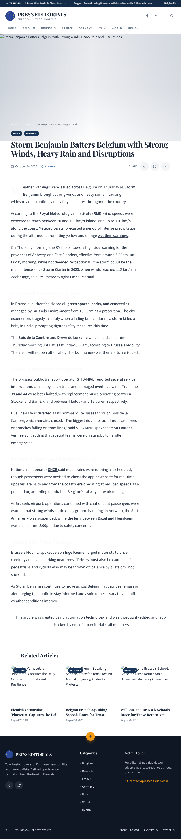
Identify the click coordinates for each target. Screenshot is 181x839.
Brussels (48, 28)
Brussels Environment (51, 311)
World (117, 28)
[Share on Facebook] (144, 166)
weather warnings (113, 235)
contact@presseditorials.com (149, 781)
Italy (102, 28)
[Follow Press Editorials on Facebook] (147, 15)
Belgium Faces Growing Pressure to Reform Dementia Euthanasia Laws (111, 3)
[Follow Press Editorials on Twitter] (156, 15)
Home (12, 28)
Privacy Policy (150, 830)
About (123, 830)
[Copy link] (165, 166)
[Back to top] (90, 736)
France (67, 28)
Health (133, 28)
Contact (134, 830)
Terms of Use (169, 830)
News (27, 124)
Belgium (29, 28)
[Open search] (172, 16)
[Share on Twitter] (155, 166)
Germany (85, 28)
